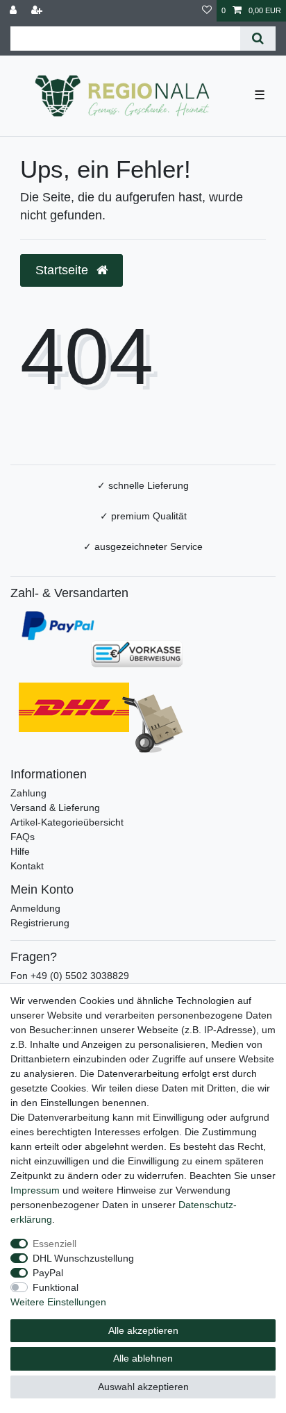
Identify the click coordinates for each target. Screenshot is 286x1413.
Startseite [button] (63, 270)
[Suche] (258, 38)
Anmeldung (35, 908)
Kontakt (27, 865)
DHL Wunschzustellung (83, 1258)
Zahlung (28, 793)
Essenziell (54, 1243)
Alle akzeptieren (143, 1330)
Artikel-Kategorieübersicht (67, 822)
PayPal (48, 1272)
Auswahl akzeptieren (143, 1386)
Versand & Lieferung (55, 807)
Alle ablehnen (143, 1358)
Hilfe (20, 851)
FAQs (22, 836)
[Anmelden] (14, 11)
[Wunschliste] (207, 11)
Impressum (35, 1190)
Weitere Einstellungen (58, 1301)
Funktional (55, 1287)
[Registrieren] (38, 11)
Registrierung (39, 922)
